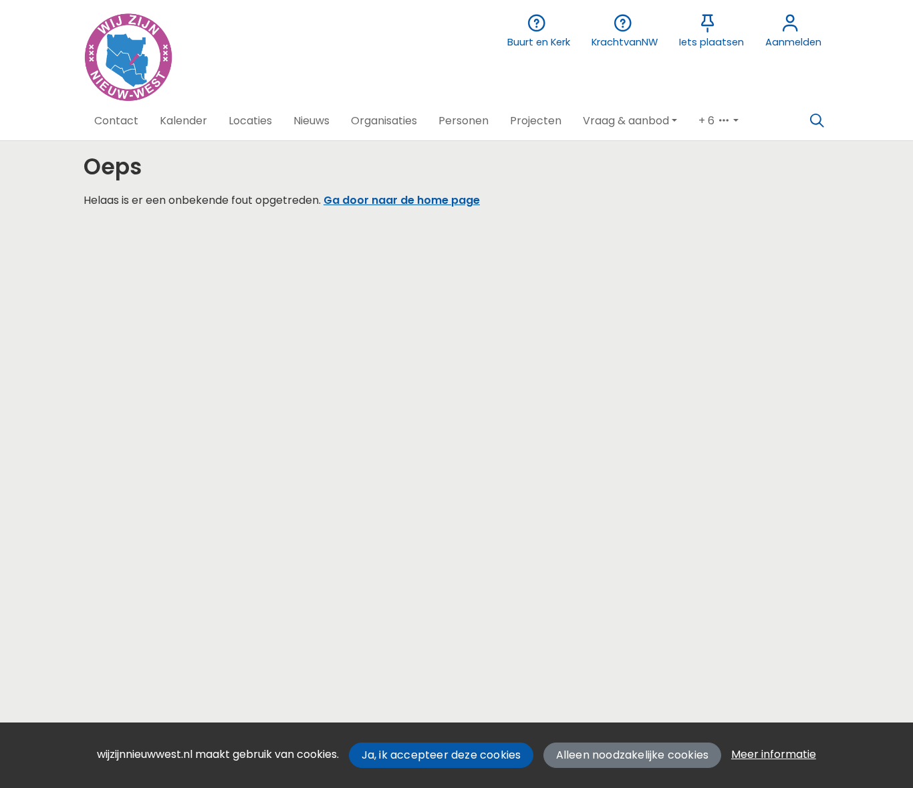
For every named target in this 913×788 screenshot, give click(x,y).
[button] (116, 121)
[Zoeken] (816, 121)
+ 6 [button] (707, 120)
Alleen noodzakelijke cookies (632, 755)
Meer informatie (773, 754)
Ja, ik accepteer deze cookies (441, 755)
